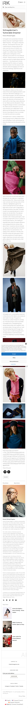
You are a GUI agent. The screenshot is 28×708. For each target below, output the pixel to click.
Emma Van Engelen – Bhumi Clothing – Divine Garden (18, 610)
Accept (14, 354)
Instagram (7, 686)
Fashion (6, 477)
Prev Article (5, 483)
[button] (26, 343)
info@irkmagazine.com (14, 664)
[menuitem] (7, 700)
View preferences (14, 361)
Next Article (17, 483)
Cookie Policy (13, 364)
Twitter (17, 686)
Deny (14, 357)
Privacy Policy (22, 696)
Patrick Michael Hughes (9, 519)
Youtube (21, 686)
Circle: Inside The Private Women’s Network (16, 638)
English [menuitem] (9, 700)
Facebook (12, 686)
